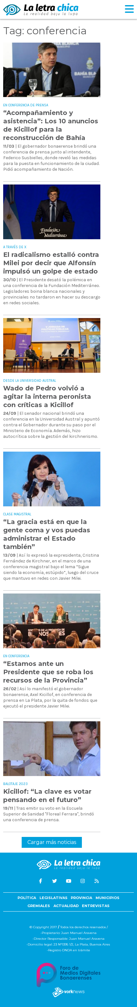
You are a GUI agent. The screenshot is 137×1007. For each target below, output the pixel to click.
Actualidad (66, 906)
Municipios (107, 898)
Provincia (81, 898)
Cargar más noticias (51, 842)
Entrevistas (96, 906)
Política (27, 898)
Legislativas (54, 898)
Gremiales (38, 906)
